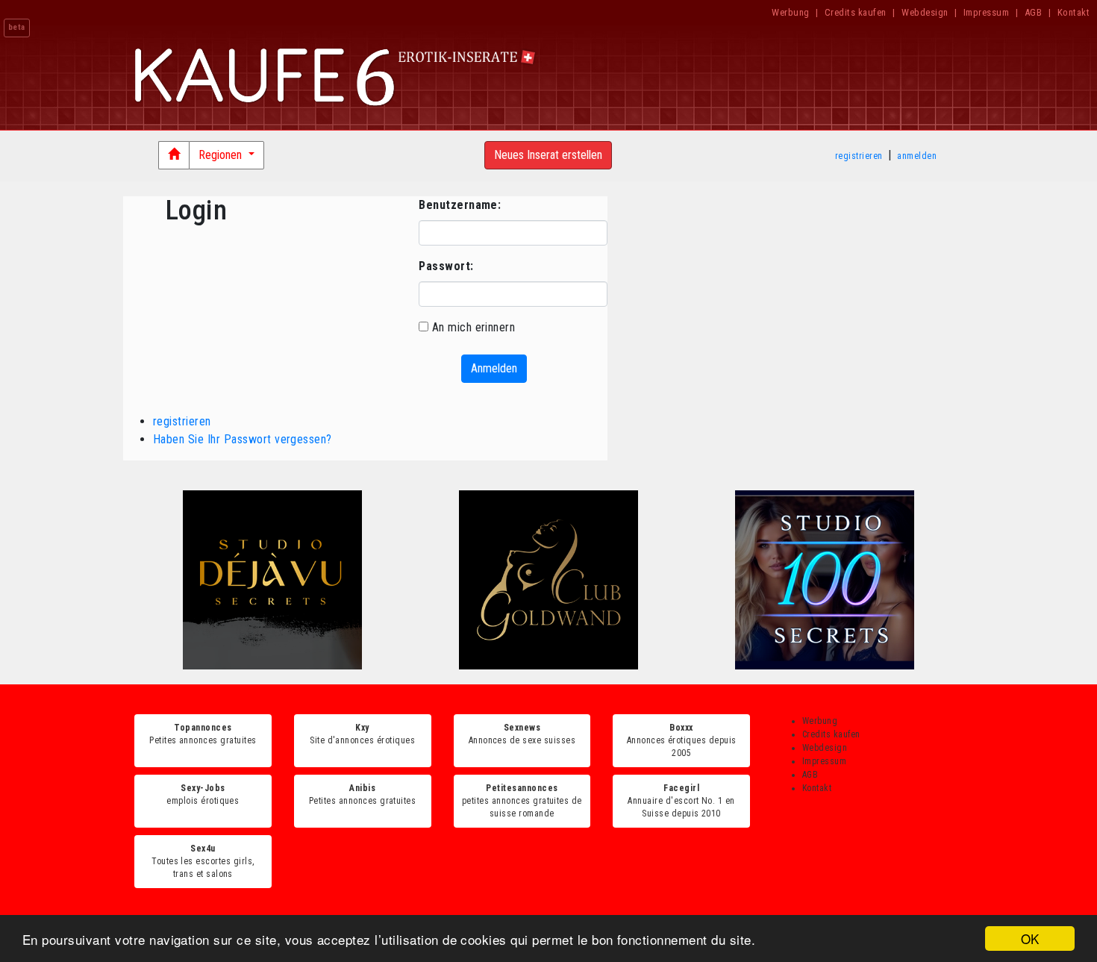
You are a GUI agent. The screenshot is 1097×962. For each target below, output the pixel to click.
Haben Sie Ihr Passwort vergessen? (242, 439)
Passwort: (446, 266)
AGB (1033, 12)
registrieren (859, 156)
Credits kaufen (856, 12)
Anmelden (494, 368)
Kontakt (1073, 12)
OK (1030, 938)
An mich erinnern (474, 327)
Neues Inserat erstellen (548, 155)
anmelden (917, 156)
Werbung (790, 12)
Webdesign (924, 12)
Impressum (986, 12)
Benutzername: (460, 205)
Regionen (222, 155)
